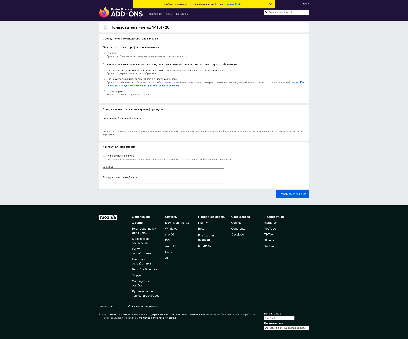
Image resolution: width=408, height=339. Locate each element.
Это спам (112, 53)
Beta (201, 228)
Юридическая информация (143, 306)
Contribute (238, 228)
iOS (167, 240)
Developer (238, 234)
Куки (120, 306)
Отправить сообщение (292, 194)
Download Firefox (177, 222)
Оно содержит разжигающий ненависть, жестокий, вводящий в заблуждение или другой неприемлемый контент (170, 70)
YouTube (270, 228)
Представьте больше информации (122, 118)
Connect (237, 222)
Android (170, 246)
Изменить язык (272, 313)
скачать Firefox (234, 4)
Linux (168, 252)
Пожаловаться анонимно (120, 155)
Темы (169, 13)
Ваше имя (109, 166)
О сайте (137, 222)
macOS (170, 234)
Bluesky (269, 240)
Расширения (154, 13)
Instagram (270, 222)
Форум (136, 275)
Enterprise (204, 245)
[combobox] (286, 12)
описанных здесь (137, 314)
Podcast (269, 246)
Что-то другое (115, 91)
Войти (305, 3)
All (166, 258)
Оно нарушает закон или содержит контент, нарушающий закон (142, 79)
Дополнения (141, 216)
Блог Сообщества (144, 269)
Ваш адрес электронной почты (120, 177)
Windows (171, 228)
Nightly (203, 222)
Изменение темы (273, 323)
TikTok (268, 234)
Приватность (106, 306)
